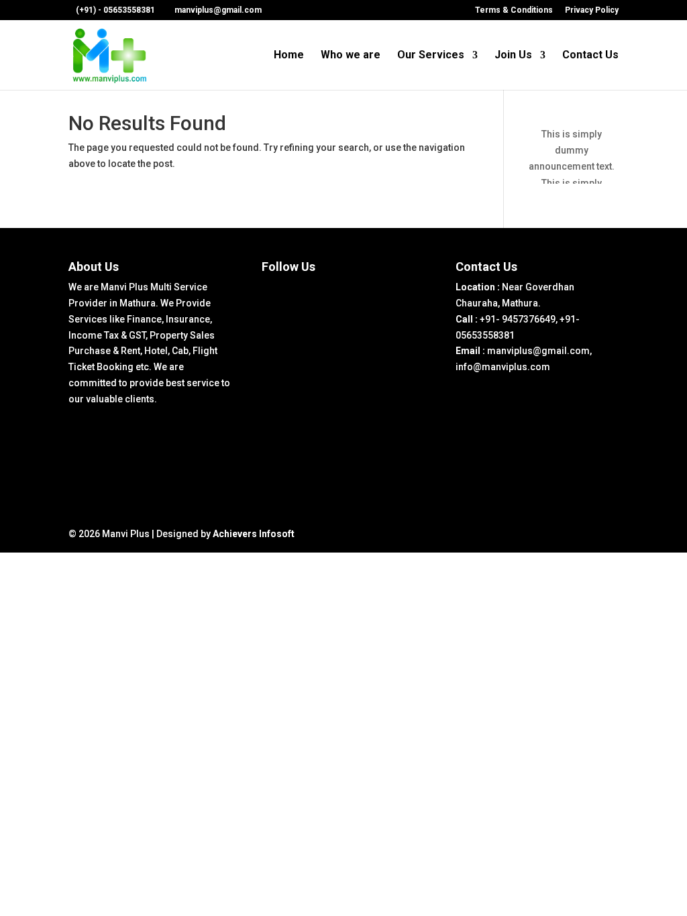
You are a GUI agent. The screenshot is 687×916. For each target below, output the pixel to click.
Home (289, 55)
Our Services (430, 55)
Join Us (513, 55)
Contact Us (590, 55)
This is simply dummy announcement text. (572, 150)
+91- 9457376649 (518, 319)
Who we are (350, 55)
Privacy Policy (592, 10)
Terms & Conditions (514, 10)
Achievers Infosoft (254, 533)
